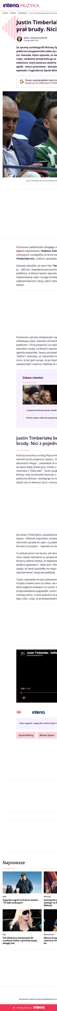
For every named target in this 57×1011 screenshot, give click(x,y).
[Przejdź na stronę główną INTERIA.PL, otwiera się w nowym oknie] (11, 5)
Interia (5, 13)
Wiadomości (22, 13)
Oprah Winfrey (26, 735)
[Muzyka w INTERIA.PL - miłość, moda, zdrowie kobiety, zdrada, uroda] (30, 5)
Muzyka (13, 13)
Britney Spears (47, 735)
